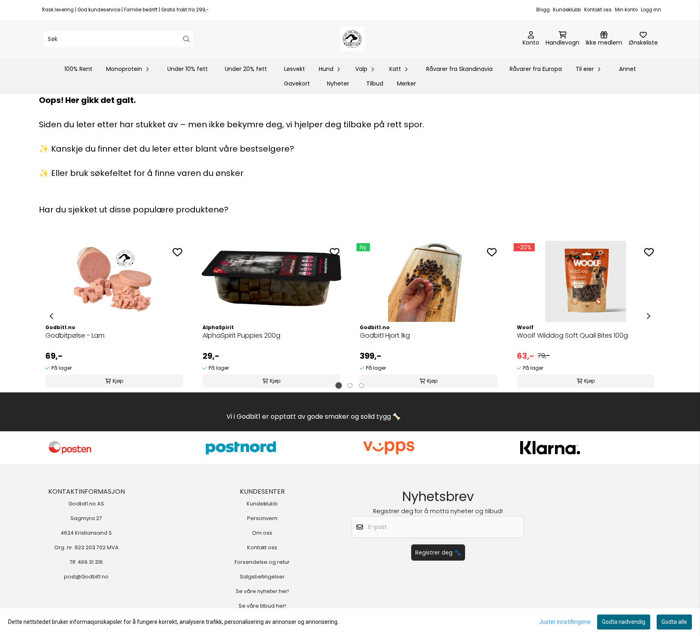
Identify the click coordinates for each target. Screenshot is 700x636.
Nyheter (338, 83)
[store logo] (352, 39)
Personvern (262, 518)
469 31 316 (90, 562)
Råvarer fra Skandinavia (459, 69)
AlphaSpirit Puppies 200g (241, 335)
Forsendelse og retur (262, 562)
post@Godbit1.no (86, 576)
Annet (627, 69)
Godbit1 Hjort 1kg (385, 335)
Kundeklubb (567, 9)
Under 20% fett (246, 69)
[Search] (186, 39)
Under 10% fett (187, 69)
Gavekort (297, 83)
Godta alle (674, 622)
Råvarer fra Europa (536, 69)
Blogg (543, 9)
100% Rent (78, 69)
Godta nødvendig (623, 622)
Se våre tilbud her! (262, 605)
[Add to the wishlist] (177, 252)
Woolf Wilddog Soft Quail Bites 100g (572, 335)
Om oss (262, 532)
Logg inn (651, 9)
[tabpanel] (114, 316)
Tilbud (374, 83)
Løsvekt (294, 69)
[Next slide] (648, 316)
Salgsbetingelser (262, 576)
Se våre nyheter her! (262, 591)
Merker (406, 83)
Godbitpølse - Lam (75, 335)
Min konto (626, 9)
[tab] (338, 385)
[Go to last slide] (51, 316)
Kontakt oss (598, 9)
